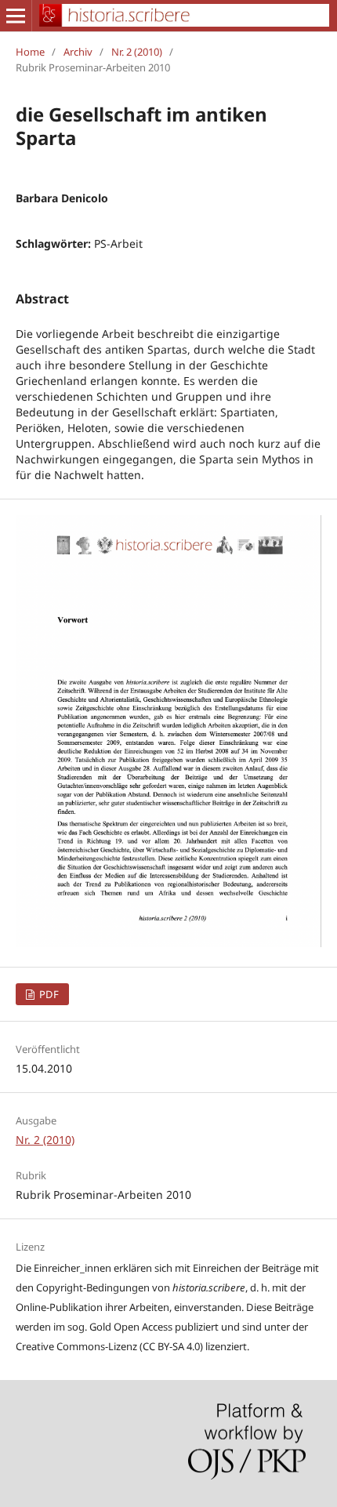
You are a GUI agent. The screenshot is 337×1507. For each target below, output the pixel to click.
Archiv (77, 52)
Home (30, 52)
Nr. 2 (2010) (136, 52)
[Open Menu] (15, 15)
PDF (48, 994)
